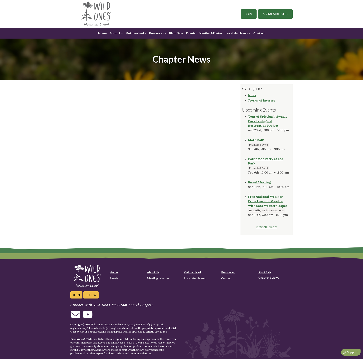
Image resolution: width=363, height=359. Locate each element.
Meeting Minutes (211, 33)
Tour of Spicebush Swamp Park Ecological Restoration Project (267, 121)
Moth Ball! (256, 140)
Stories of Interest (261, 100)
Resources (156, 33)
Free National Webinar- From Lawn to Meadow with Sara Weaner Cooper (267, 201)
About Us (116, 33)
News (252, 95)
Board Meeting (259, 182)
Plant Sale (176, 33)
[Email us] (75, 317)
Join (248, 14)
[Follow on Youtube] (87, 317)
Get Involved (135, 33)
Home (102, 33)
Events (191, 33)
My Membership (275, 14)
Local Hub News (237, 33)
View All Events (266, 227)
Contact (259, 33)
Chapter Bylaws (268, 277)
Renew (91, 295)
